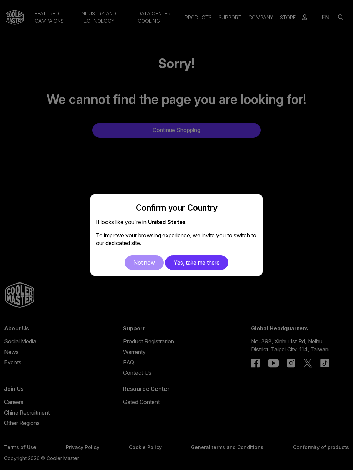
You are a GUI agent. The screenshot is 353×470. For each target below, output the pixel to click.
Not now (144, 262)
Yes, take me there (197, 262)
